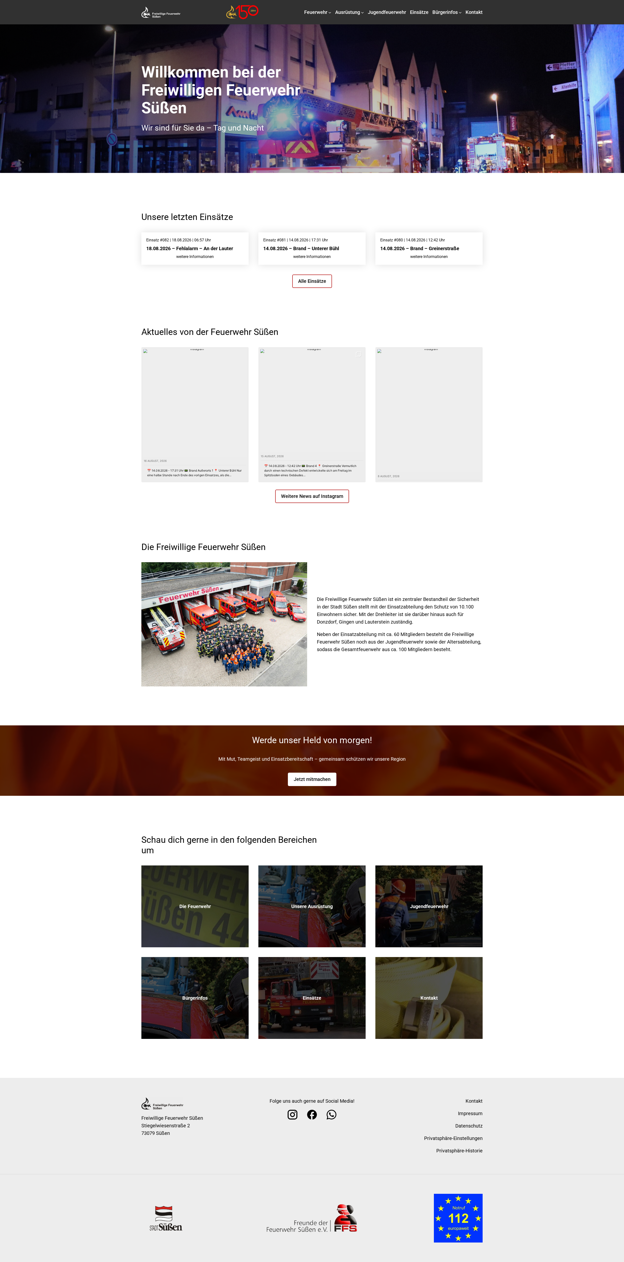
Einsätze (312, 998)
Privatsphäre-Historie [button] (459, 1151)
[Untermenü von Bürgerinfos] (460, 12)
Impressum (470, 1113)
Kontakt (429, 998)
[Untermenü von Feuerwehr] (329, 12)
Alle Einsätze (312, 281)
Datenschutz (469, 1126)
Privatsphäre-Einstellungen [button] (453, 1138)
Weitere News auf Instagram (312, 496)
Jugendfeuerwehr (429, 906)
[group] (195, 414)
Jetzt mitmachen (312, 779)
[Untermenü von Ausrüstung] (362, 12)
